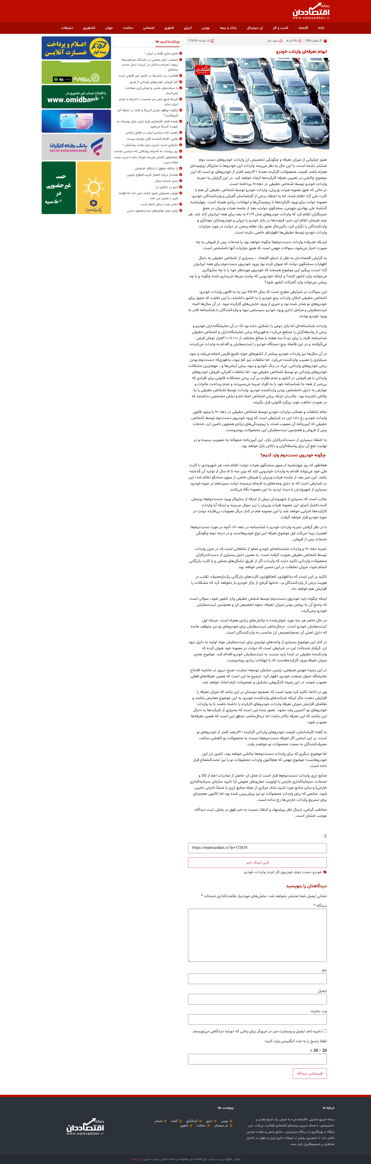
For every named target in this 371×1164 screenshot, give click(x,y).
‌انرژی (188, 28)
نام (324, 970)
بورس (206, 28)
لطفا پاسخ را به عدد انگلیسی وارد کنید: (295, 1041)
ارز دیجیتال (255, 28)
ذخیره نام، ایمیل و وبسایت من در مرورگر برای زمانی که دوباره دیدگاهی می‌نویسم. (257, 1031)
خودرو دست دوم (308, 872)
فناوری (169, 28)
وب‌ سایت (318, 1011)
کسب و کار (280, 28)
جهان (109, 28)
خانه (321, 28)
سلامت (128, 28)
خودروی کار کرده (280, 872)
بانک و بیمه (228, 28)
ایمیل (322, 991)
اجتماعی (148, 28)
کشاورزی (89, 28)
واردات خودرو (255, 872)
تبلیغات (67, 28)
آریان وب (137, 1159)
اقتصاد (303, 28)
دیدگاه (320, 906)
